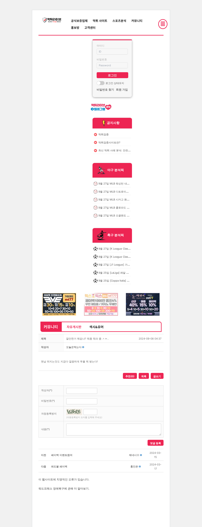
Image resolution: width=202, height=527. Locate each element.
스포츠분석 (119, 21)
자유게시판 (74, 326)
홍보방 (75, 27)
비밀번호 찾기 (105, 89)
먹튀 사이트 (100, 21)
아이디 (100, 45)
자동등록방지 (49, 413)
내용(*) (45, 429)
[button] (73, 347)
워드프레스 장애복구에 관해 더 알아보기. (63, 488)
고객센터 (89, 27)
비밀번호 (102, 59)
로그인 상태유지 (115, 83)
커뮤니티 (136, 21)
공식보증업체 (79, 21)
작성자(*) (46, 390)
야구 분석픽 (115, 170)
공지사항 (113, 123)
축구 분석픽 (115, 235)
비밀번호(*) (48, 400)
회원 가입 (122, 89)
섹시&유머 (96, 326)
